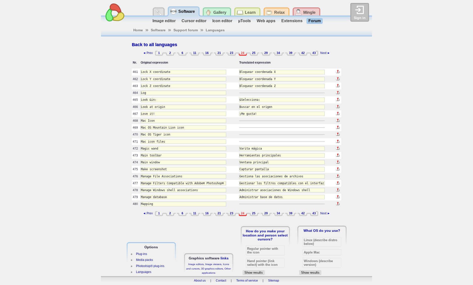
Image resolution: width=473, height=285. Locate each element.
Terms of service (247, 280)
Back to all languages (154, 44)
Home (138, 30)
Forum (314, 21)
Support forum (185, 30)
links (224, 258)
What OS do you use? (322, 231)
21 (219, 53)
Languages (215, 30)
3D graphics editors (212, 268)
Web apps (266, 21)
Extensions (292, 21)
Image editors (196, 264)
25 (253, 53)
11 (194, 53)
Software (158, 30)
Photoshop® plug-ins (150, 266)
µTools (244, 21)
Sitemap (273, 280)
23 (231, 53)
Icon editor (222, 21)
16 (207, 53)
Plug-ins (141, 254)
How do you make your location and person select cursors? (265, 235)
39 (290, 53)
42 (303, 53)
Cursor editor (194, 21)
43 (314, 53)
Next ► (325, 53)
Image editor (164, 21)
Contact (221, 280)
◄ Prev (148, 53)
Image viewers (213, 264)
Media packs (144, 260)
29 (266, 53)
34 (278, 53)
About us (200, 280)
